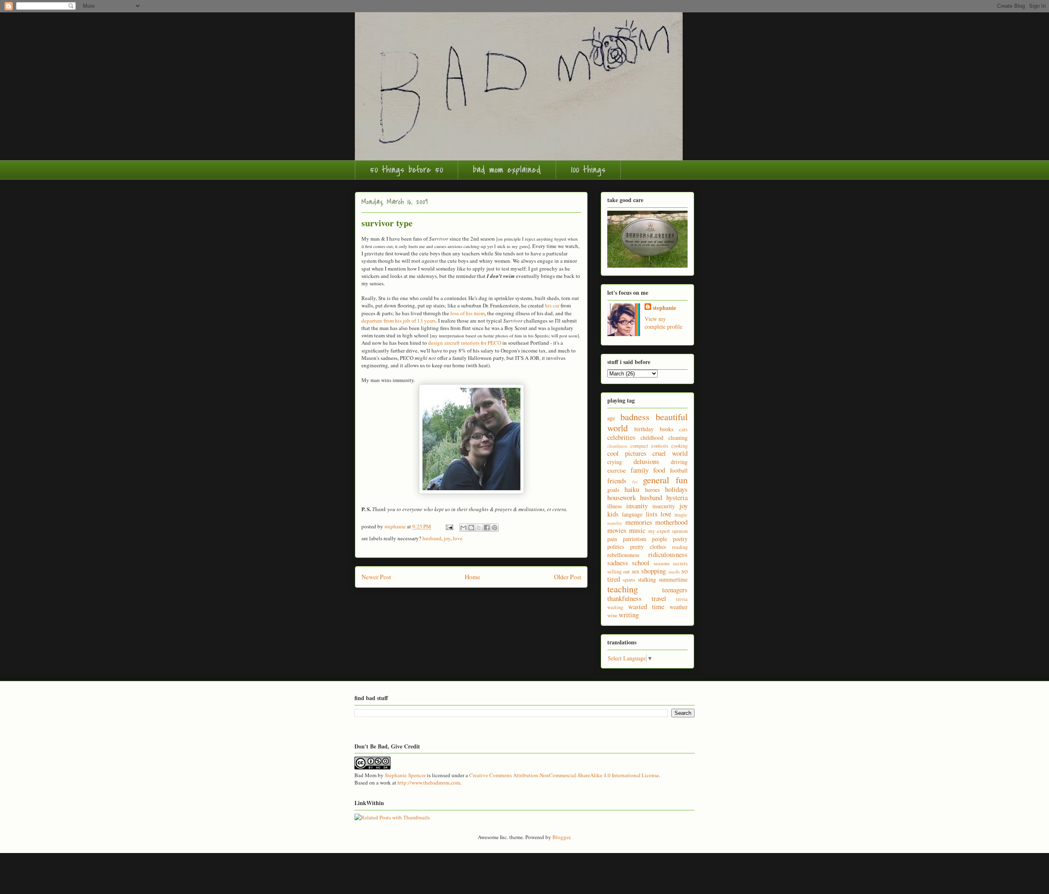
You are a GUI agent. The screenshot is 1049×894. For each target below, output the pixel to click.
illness (614, 506)
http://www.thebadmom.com (428, 782)
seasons (662, 563)
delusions (646, 461)
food (659, 470)
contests (659, 445)
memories (638, 522)
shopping (653, 571)
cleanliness (617, 446)
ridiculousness (668, 554)
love (458, 538)
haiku (631, 489)
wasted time (646, 606)
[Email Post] (448, 526)
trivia (682, 599)
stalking (647, 579)
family (640, 470)
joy (447, 538)
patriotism (634, 539)
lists (652, 514)
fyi (635, 481)
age (611, 418)
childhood (651, 437)
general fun (665, 479)
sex (635, 571)
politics (615, 547)
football (679, 470)
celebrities (621, 437)
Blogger (561, 837)
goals (613, 490)
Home (472, 577)
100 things (588, 169)
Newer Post (376, 577)
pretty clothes (648, 547)
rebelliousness (623, 555)
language (632, 514)
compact (639, 445)
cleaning (678, 437)
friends (617, 480)
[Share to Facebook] (487, 527)
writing (629, 614)
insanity (637, 505)
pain (612, 539)
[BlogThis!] (471, 527)
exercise (616, 470)
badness (634, 416)
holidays (676, 489)
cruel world (670, 453)
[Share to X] (479, 527)
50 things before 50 (406, 169)
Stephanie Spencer (405, 775)
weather (679, 607)
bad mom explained (507, 169)
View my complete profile (663, 322)
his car (552, 305)
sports (629, 579)
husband (431, 538)
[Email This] (463, 527)
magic (681, 514)
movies (617, 530)
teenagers (675, 589)
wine (612, 615)
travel (659, 598)
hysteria (677, 497)
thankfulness (624, 598)
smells (674, 572)
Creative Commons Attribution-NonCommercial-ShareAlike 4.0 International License (564, 775)
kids (613, 514)
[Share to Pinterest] (494, 527)
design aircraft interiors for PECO (464, 342)
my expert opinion (668, 531)
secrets (680, 563)
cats (683, 429)
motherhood (671, 522)
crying (614, 462)
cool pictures (627, 453)
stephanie (664, 307)
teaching (622, 588)
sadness (617, 562)
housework (621, 497)
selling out (618, 571)
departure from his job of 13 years (398, 320)
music (637, 530)
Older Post (567, 577)
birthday (644, 429)
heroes (652, 490)
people (659, 539)
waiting (615, 607)
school (640, 562)
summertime (673, 579)
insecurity (663, 506)
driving (679, 462)
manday (614, 523)
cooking (679, 445)
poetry (680, 539)
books (666, 429)
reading (680, 547)
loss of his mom (467, 313)
